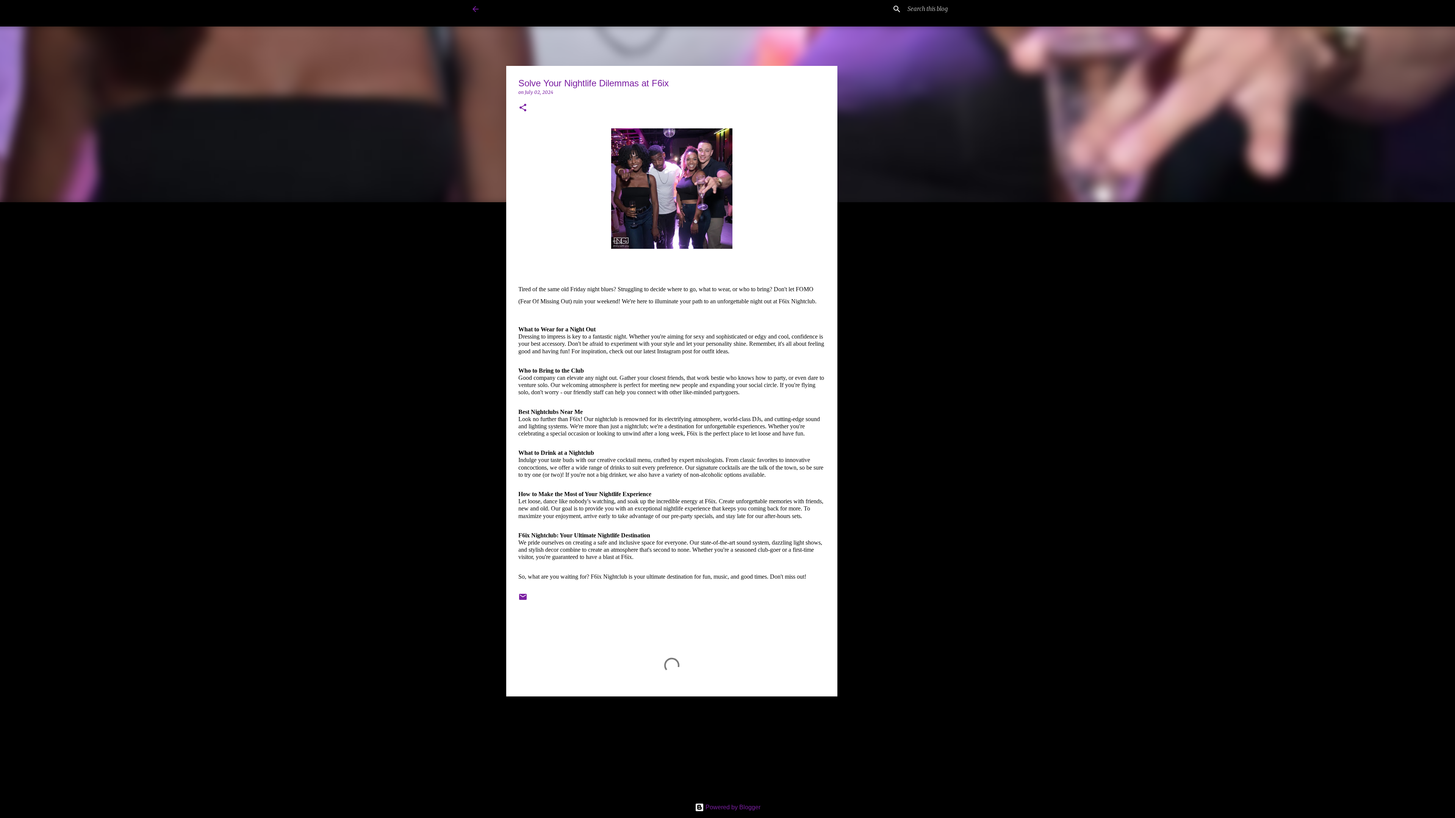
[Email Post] (522, 599)
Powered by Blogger (732, 807)
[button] (522, 108)
